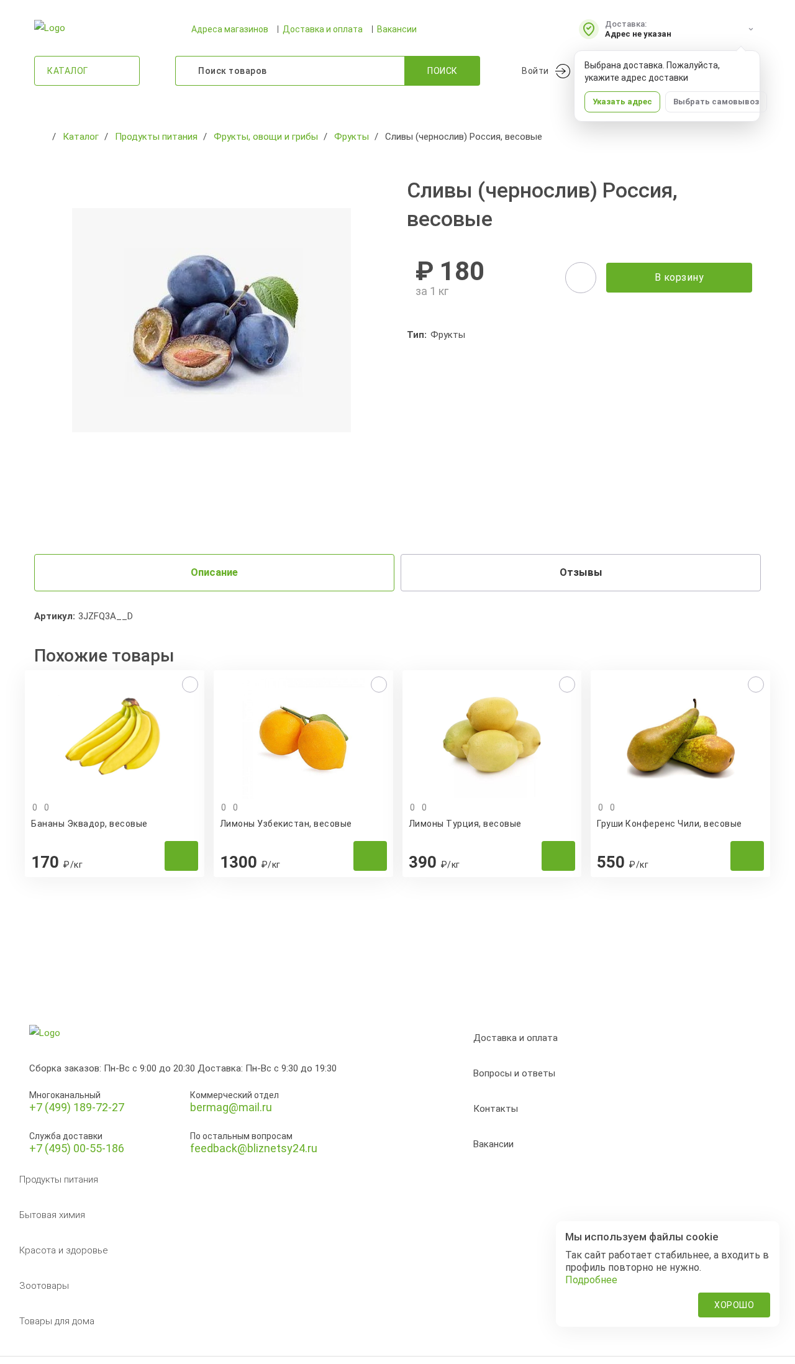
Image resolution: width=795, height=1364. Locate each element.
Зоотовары (44, 1285)
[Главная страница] (40, 136)
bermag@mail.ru (231, 1107)
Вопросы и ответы (514, 1073)
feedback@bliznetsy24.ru (253, 1148)
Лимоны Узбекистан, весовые (286, 824)
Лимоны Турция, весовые (465, 824)
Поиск (442, 71)
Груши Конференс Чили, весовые (669, 824)
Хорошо (734, 1305)
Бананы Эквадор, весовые (89, 824)
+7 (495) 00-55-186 (76, 1148)
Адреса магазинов (229, 29)
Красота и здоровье (63, 1250)
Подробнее (591, 1280)
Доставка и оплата (323, 29)
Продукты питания (58, 1179)
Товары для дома (56, 1321)
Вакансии (397, 29)
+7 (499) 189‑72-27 (76, 1107)
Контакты (495, 1108)
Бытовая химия (52, 1215)
